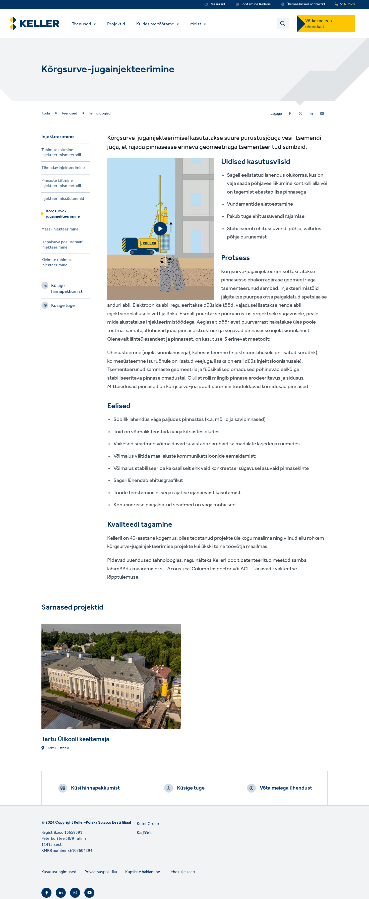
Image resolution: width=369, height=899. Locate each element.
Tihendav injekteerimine (63, 168)
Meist (195, 24)
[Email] (322, 113)
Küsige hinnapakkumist (67, 289)
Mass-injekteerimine (60, 230)
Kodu (45, 113)
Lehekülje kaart (182, 872)
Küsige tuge (63, 306)
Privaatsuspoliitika (101, 872)
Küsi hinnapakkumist (95, 788)
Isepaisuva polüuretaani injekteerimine (62, 245)
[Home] (34, 23)
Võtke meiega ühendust (318, 24)
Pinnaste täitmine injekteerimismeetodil (61, 184)
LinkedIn (61, 893)
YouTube (89, 893)
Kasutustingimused (58, 872)
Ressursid (217, 4)
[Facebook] (290, 113)
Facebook (46, 893)
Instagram (75, 893)
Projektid (116, 24)
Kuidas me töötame (155, 24)
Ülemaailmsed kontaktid (305, 4)
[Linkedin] (311, 113)
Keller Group (148, 824)
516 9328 (347, 4)
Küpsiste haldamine (142, 872)
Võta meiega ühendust (286, 788)
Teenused (81, 24)
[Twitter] (300, 113)
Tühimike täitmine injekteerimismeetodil (61, 153)
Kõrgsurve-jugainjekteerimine (63, 214)
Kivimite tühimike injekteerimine (57, 263)
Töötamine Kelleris (256, 4)
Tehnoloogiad (99, 113)
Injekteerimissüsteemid (62, 199)
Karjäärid (145, 833)
